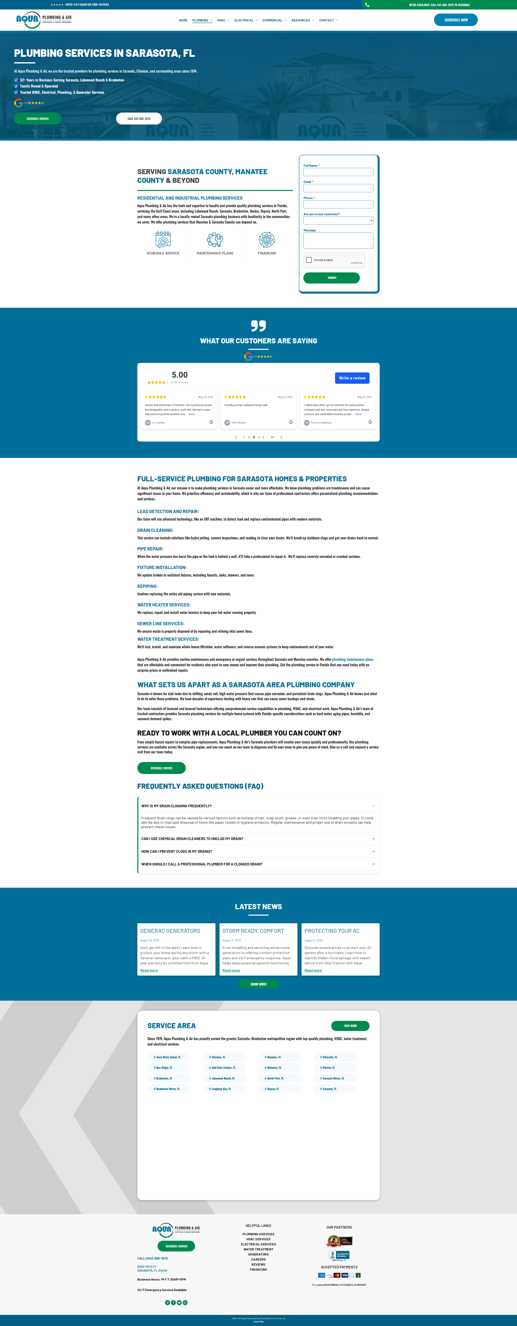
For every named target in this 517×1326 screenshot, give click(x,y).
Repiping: (147, 586)
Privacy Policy (259, 1321)
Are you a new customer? (322, 214)
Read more (149, 970)
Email (307, 181)
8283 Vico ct (147, 1266)
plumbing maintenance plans (352, 659)
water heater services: (164, 604)
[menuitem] (183, 20)
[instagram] (185, 1303)
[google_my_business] (167, 1303)
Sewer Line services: (161, 623)
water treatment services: (168, 639)
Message (310, 230)
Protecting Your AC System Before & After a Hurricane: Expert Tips (339, 931)
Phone (308, 198)
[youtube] (179, 1303)
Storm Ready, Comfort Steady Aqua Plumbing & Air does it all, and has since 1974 (256, 931)
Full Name (310, 165)
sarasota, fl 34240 (152, 1270)
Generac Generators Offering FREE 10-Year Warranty (171, 931)
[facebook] (173, 1303)
